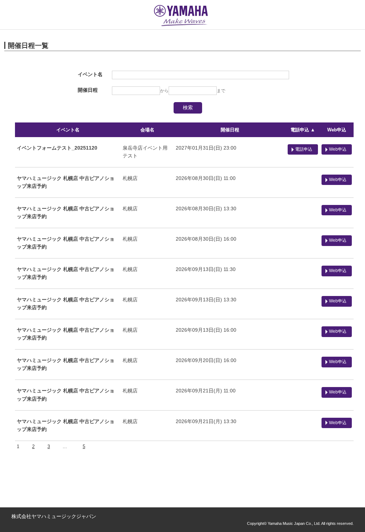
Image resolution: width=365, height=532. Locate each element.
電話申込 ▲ (303, 129)
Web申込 (336, 129)
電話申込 (303, 149)
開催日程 (230, 129)
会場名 (147, 129)
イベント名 (67, 129)
